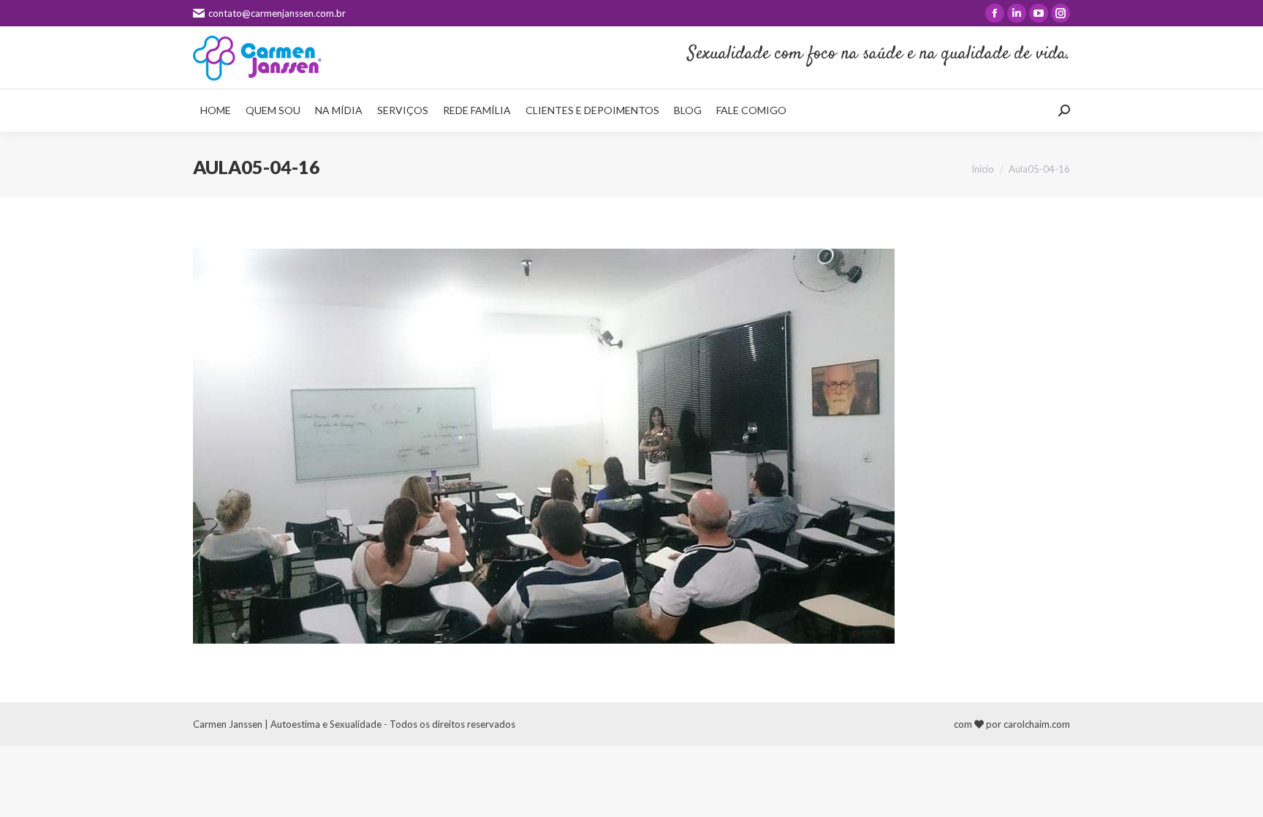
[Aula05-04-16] (631, 446)
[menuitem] (215, 110)
